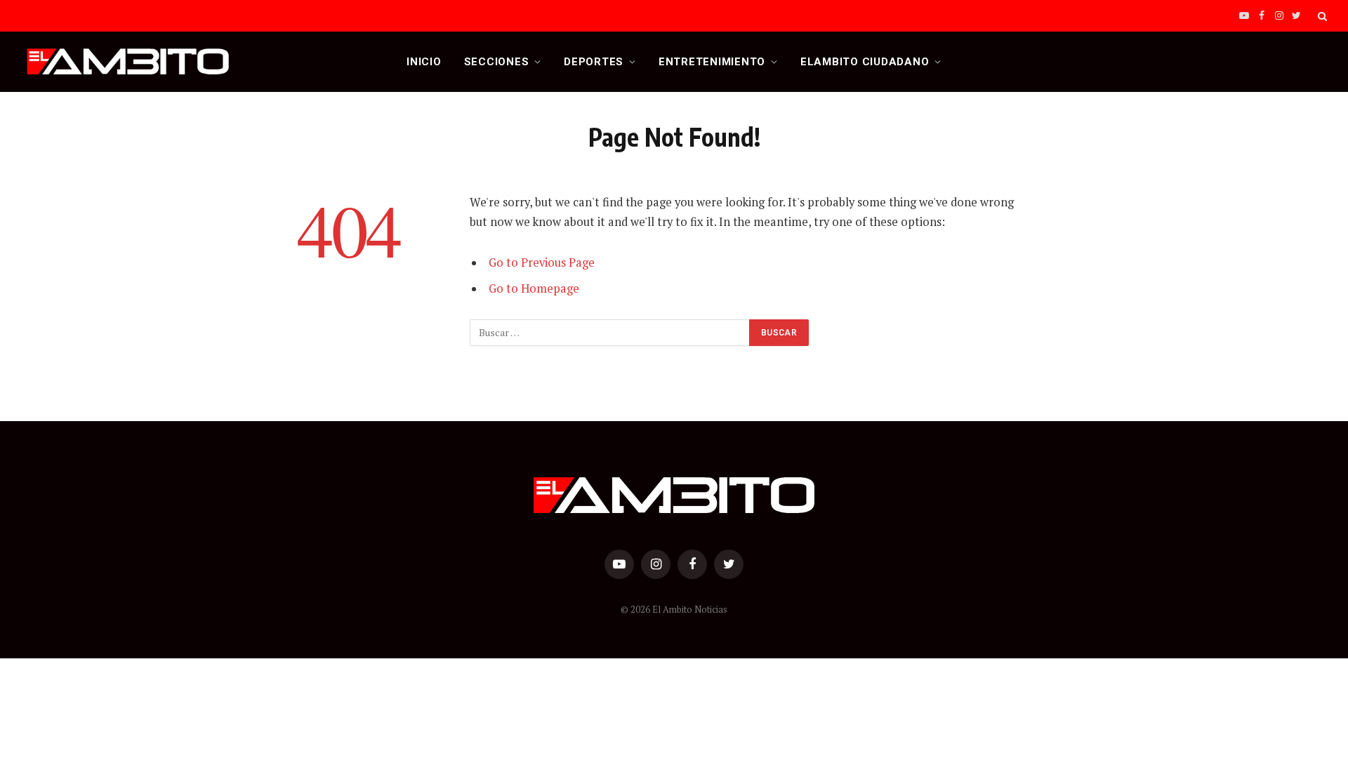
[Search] (1321, 16)
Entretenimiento (712, 61)
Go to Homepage (534, 288)
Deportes (593, 61)
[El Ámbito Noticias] (128, 62)
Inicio (424, 61)
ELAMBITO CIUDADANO (865, 61)
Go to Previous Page (542, 262)
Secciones (496, 61)
